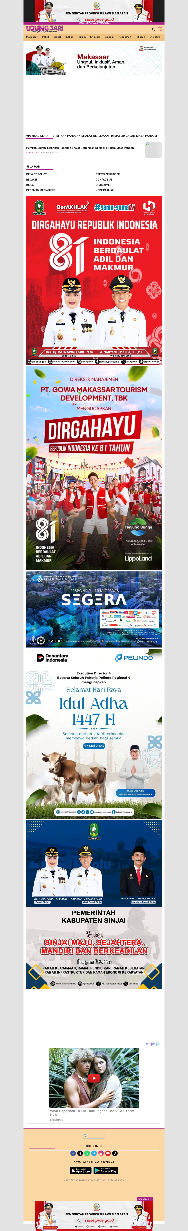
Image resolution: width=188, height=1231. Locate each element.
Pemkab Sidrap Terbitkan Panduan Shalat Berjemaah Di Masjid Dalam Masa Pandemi (80, 148)
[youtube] (108, 1153)
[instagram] (101, 1153)
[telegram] (94, 1153)
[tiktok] (115, 1153)
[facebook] (73, 1153)
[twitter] (80, 1153)
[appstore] (81, 1170)
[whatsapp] (87, 1153)
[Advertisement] (94, 101)
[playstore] (105, 1170)
